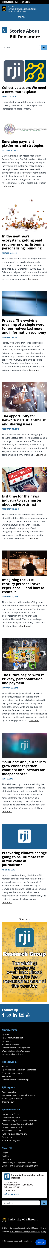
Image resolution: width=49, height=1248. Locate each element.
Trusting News (8, 1102)
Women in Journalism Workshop (16, 1051)
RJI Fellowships (10, 1061)
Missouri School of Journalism (16, 2)
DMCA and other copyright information (25, 1232)
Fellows (5, 1066)
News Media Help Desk (12, 1127)
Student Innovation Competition (16, 1047)
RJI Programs (8, 1087)
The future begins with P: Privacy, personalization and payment (23, 679)
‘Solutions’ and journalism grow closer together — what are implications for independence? (24, 768)
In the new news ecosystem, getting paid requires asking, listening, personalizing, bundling (23, 242)
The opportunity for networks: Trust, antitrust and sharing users (24, 420)
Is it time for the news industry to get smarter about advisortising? (22, 500)
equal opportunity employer (20, 1241)
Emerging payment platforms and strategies (23, 143)
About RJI (7, 1148)
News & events (9, 1029)
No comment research (11, 1130)
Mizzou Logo (4, 8)
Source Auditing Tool (11, 1140)
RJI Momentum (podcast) (12, 1038)
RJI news (5, 1034)
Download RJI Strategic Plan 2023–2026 (19, 1162)
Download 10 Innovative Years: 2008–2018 (20, 1166)
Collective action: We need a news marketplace (24, 89)
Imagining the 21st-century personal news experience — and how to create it (23, 586)
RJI (22, 8)
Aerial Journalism (9, 1092)
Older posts (24, 919)
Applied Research (11, 1109)
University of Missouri (17, 11)
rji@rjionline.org (11, 1194)
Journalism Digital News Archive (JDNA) (19, 1095)
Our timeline (7, 1159)
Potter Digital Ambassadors (14, 1098)
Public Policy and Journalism (14, 1134)
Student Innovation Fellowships (15, 1079)
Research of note (9, 1137)
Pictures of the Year (10, 1044)
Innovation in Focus (10, 1114)
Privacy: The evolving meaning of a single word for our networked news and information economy (24, 326)
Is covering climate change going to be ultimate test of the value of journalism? (24, 859)
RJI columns (7, 1041)
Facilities (6, 1156)
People (5, 1152)
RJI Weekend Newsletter (12, 1054)
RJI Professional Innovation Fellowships (19, 1070)
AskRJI (41, 1242)
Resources (6, 1076)
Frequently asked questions (14, 1073)
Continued (9, 186)
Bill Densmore (25, 37)
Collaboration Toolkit (11, 1117)
